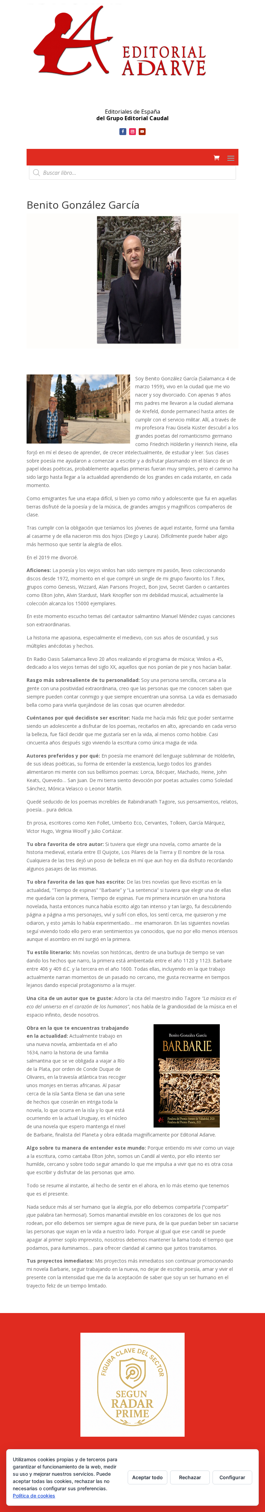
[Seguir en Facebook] (122, 131)
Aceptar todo (147, 1477)
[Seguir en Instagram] (132, 131)
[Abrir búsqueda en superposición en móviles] (132, 173)
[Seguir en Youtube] (142, 131)
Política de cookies (34, 1496)
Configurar (232, 1477)
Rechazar (190, 1477)
